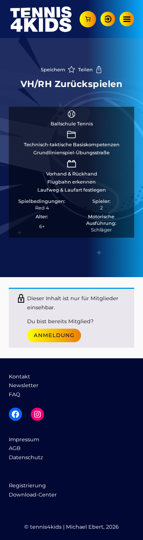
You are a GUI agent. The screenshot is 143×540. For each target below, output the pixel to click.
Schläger (101, 230)
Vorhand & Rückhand (71, 174)
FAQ (14, 394)
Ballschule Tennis (72, 123)
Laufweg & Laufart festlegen (71, 190)
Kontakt (19, 376)
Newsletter (23, 385)
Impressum (24, 439)
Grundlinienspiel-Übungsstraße (71, 152)
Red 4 (42, 208)
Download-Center (33, 494)
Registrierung (27, 485)
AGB (15, 448)
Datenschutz (26, 457)
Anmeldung (54, 335)
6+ (42, 226)
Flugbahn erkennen (71, 182)
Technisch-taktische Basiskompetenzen (72, 144)
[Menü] (127, 19)
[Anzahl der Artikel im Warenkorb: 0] (88, 19)
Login (107, 19)
